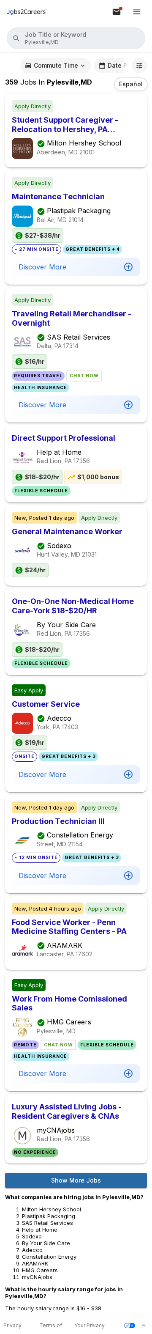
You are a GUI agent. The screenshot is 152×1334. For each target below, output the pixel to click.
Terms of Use (50, 1325)
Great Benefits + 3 (68, 756)
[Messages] (116, 11)
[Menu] (136, 11)
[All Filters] (139, 65)
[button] (76, 38)
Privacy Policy (12, 1325)
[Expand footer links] (143, 1325)
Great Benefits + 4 (92, 249)
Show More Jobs (76, 1180)
